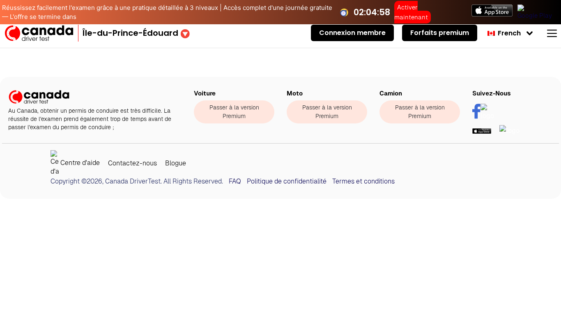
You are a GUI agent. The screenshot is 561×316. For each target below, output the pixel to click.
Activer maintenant (411, 12)
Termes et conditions (363, 181)
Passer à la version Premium (234, 111)
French (508, 33)
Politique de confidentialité (286, 181)
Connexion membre (352, 32)
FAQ (235, 181)
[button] (136, 33)
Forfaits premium (439, 32)
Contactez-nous (132, 163)
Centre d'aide (79, 163)
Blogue (175, 163)
